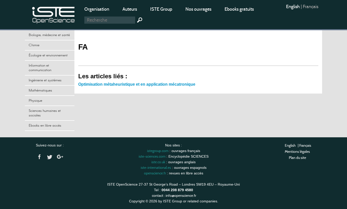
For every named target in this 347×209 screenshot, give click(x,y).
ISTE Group (161, 9)
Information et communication (40, 68)
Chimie (34, 45)
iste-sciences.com (152, 156)
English (293, 6)
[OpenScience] (53, 14)
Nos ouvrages (198, 9)
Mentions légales (297, 151)
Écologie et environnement (48, 55)
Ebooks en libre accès (45, 125)
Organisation (96, 9)
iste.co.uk (158, 162)
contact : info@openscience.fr (174, 195)
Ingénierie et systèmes (45, 80)
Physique (35, 100)
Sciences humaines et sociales (45, 113)
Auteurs (129, 9)
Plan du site (297, 157)
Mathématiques (40, 90)
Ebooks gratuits (239, 9)
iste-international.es (156, 167)
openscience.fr (155, 173)
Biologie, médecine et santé (49, 35)
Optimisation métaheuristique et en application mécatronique (136, 84)
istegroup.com (157, 150)
